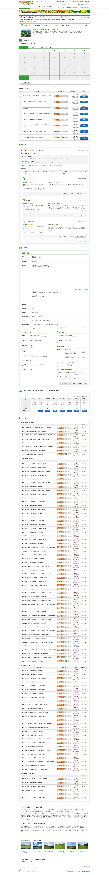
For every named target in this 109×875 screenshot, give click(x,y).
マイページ (87, 7)
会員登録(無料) (81, 4)
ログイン (87, 4)
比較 (20, 91)
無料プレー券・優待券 (47, 6)
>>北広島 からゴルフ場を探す (27, 861)
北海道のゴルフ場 (29, 14)
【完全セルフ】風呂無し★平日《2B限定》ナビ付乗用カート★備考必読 (37, 95)
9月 (33, 47)
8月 (24, 47)
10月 (42, 47)
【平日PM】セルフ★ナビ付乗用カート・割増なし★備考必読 (35, 101)
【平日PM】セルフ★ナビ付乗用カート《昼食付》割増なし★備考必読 (37, 113)
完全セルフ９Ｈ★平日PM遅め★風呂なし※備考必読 (33, 137)
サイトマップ (77, 871)
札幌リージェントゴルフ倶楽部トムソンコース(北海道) (26, 851)
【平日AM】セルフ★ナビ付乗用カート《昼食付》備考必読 (34, 131)
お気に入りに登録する (66, 383)
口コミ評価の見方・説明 (83, 150)
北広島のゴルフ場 (37, 14)
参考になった (79, 193)
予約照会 (82, 7)
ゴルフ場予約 (24, 6)
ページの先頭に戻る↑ (86, 866)
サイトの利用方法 (69, 871)
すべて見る (84, 210)
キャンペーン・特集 (35, 6)
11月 (51, 47)
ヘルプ (70, 1)
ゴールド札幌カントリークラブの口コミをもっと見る (77, 241)
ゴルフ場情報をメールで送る (81, 383)
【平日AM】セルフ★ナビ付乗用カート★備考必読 (33, 119)
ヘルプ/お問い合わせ (85, 871)
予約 (84, 96)
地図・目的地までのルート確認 (81, 289)
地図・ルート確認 (82, 19)
